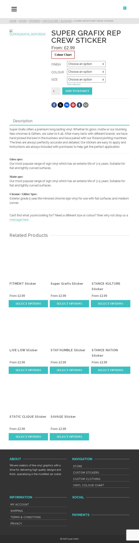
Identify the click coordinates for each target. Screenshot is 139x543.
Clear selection (74, 84)
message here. (19, 219)
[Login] (114, 9)
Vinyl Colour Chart (88, 485)
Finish (56, 64)
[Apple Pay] (108, 523)
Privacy (16, 523)
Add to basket (77, 90)
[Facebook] (76, 506)
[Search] (22, 9)
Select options (28, 303)
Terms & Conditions (25, 517)
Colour (57, 72)
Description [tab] (22, 121)
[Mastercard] (87, 523)
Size (54, 79)
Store (77, 466)
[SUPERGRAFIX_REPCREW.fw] (28, 33)
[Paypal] (97, 523)
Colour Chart (63, 54)
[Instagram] (86, 506)
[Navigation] (14, 9)
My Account (19, 504)
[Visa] (77, 523)
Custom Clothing (86, 479)
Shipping (16, 510)
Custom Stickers (86, 472)
